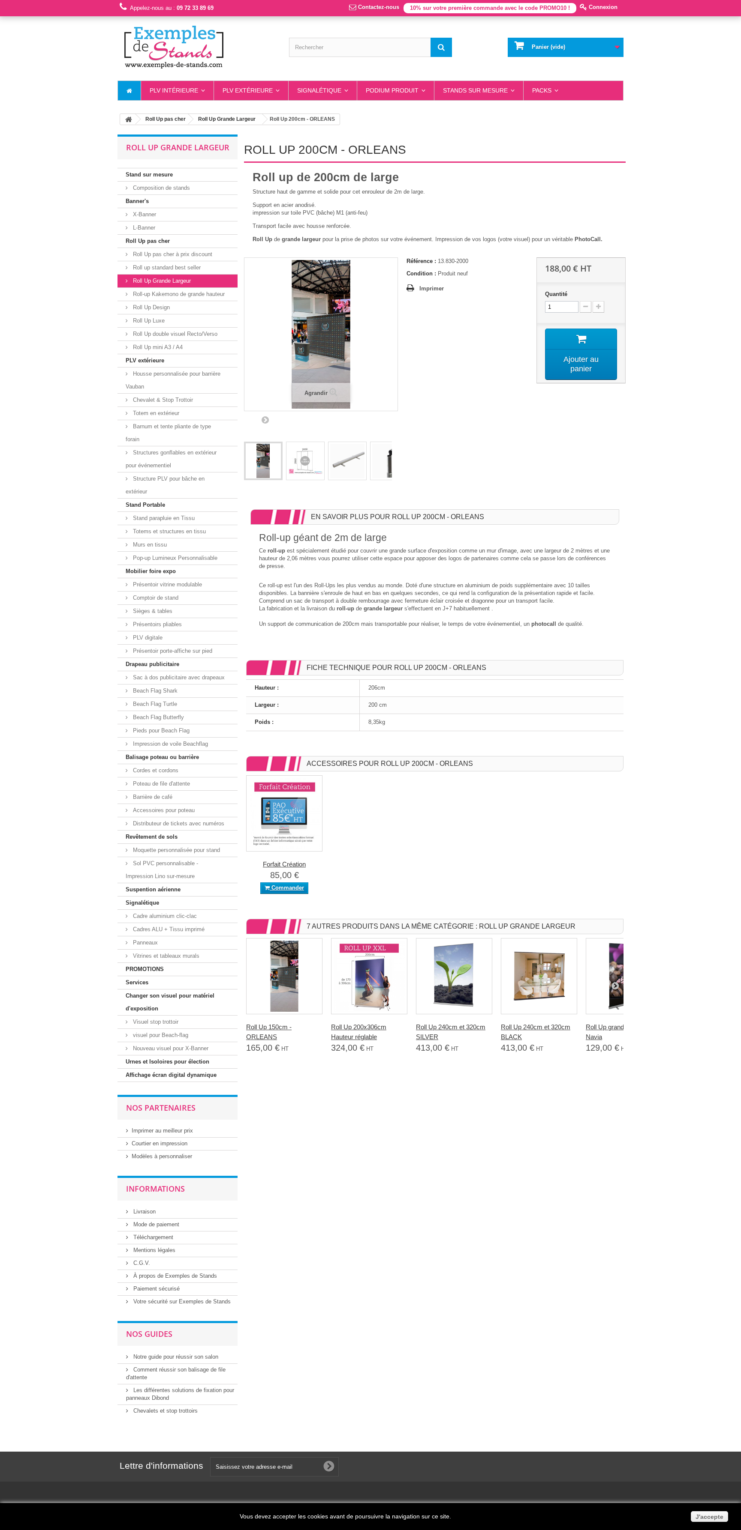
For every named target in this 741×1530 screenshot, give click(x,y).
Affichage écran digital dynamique (171, 1075)
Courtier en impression (159, 1143)
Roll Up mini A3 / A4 (157, 347)
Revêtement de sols (152, 837)
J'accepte (709, 1516)
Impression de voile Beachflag (169, 744)
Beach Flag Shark (154, 690)
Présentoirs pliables (156, 624)
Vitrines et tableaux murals (165, 956)
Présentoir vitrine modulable (166, 584)
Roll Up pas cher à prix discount (171, 254)
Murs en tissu (149, 544)
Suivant (265, 419)
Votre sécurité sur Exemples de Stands (181, 1301)
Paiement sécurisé (156, 1288)
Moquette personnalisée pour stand (175, 850)
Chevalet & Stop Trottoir (162, 400)
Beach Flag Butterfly (157, 717)
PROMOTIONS (145, 969)
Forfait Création (284, 864)
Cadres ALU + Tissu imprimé (168, 929)
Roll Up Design (150, 307)
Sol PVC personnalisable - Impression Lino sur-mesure (162, 869)
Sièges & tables (151, 611)
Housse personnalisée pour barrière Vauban (173, 380)
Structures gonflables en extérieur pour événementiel (171, 459)
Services (137, 982)
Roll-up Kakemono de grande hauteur (178, 294)
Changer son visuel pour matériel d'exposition (170, 1002)
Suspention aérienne (153, 889)
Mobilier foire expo (151, 571)
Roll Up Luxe (148, 320)
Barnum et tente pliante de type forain (168, 432)
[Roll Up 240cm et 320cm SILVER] (454, 976)
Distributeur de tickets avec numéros (177, 823)
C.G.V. (141, 1263)
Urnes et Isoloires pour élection (167, 1061)
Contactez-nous (377, 7)
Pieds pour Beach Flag (160, 730)
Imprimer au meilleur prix (162, 1130)
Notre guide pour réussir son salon (175, 1357)
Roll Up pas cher (148, 241)
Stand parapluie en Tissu (163, 518)
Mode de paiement (155, 1224)
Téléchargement (152, 1237)
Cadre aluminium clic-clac (164, 916)
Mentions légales (153, 1250)
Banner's (137, 201)
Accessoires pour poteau (163, 810)
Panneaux (144, 942)
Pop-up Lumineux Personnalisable (174, 558)
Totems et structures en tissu (168, 531)
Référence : (421, 261)
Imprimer (431, 288)
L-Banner (143, 227)
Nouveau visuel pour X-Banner (169, 1048)
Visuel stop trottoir (154, 1022)
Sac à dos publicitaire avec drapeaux (178, 677)
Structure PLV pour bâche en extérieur (165, 485)
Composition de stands (160, 188)
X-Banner (143, 214)
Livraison (144, 1211)
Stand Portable (145, 505)
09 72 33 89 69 (195, 8)
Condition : (421, 273)
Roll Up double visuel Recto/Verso (174, 334)
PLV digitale (147, 637)
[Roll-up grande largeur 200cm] (263, 461)
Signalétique (142, 902)
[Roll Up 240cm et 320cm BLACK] (539, 976)
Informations (155, 1188)
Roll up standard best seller (166, 267)
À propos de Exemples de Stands (174, 1276)
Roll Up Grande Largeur (161, 281)
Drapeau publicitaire (152, 664)
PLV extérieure (145, 360)
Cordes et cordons (154, 770)
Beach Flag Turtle (154, 704)
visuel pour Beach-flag (159, 1035)
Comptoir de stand (154, 598)
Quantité (556, 294)
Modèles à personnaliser (162, 1156)
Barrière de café (151, 797)
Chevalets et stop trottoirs (165, 1410)
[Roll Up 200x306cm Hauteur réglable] (369, 976)
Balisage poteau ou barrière (162, 757)
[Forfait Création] (284, 813)
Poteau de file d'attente (160, 783)
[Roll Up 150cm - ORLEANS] (284, 976)
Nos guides (149, 1334)
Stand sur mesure (149, 174)
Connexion (602, 7)
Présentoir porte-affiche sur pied (171, 651)
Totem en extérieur (155, 413)
